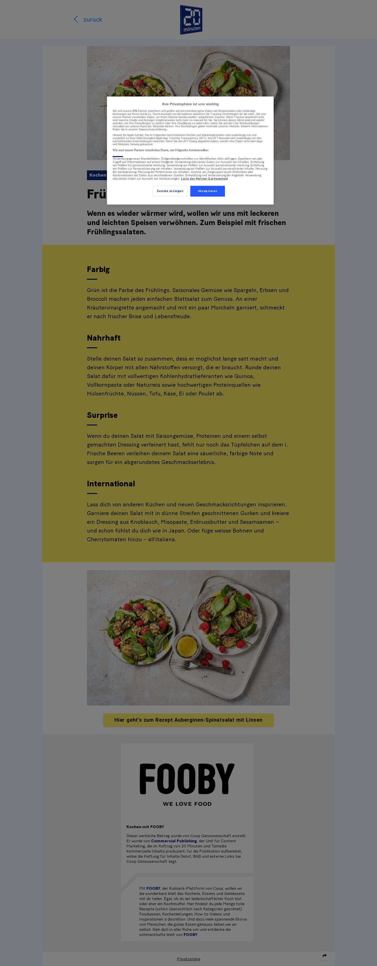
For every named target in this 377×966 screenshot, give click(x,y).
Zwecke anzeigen (170, 191)
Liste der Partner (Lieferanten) (204, 178)
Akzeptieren (207, 191)
